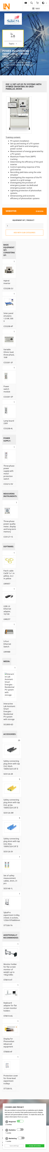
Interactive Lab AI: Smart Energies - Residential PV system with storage (9, 711)
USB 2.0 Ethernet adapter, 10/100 (7, 610)
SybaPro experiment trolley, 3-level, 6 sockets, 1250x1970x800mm (12, 916)
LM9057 (7, 583)
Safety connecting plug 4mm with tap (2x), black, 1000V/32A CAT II (12, 765)
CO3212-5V (8, 484)
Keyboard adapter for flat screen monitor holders (10, 1007)
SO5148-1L (8, 888)
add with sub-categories (24, 232)
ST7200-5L (8, 1088)
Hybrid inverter (7, 282)
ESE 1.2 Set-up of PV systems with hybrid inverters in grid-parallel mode (18, 65)
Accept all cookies (35, 1146)
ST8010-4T (8, 980)
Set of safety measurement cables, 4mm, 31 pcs (10, 879)
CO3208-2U (8, 288)
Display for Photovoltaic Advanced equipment (9, 1042)
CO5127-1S (8, 537)
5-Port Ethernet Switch (7, 644)
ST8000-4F (8, 1051)
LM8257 (7, 619)
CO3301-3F (8, 362)
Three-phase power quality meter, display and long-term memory (10, 526)
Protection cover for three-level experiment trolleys (11, 1079)
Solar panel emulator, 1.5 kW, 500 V (8, 317)
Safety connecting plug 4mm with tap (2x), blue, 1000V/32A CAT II (12, 842)
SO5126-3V (8, 851)
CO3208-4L (8, 428)
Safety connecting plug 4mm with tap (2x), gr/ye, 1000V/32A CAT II (12, 804)
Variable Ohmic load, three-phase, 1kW (9, 353)
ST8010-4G (8, 1016)
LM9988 (7, 652)
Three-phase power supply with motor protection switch (9, 472)
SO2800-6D (8, 724)
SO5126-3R (8, 774)
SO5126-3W (8, 813)
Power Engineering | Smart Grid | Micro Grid (16, 53)
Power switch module (7, 389)
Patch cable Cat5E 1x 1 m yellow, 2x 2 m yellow (9, 574)
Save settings (14, 1146)
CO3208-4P (8, 326)
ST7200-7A (8, 925)
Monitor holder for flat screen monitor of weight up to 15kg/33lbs (10, 969)
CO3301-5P (8, 397)
